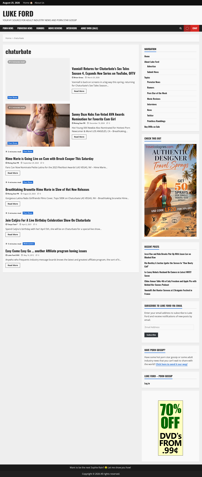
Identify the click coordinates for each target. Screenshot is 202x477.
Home (147, 56)
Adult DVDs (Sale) (89, 28)
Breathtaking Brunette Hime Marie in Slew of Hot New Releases (47, 189)
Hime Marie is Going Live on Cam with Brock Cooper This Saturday (49, 158)
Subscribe (151, 335)
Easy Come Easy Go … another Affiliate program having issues (46, 250)
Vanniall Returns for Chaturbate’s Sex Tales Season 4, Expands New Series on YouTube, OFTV (37, 79)
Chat (195, 28)
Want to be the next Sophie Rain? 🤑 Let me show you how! (100, 467)
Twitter (150, 115)
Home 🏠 (28, 2)
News (149, 110)
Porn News (8, 28)
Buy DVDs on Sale (152, 126)
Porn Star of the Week (157, 93)
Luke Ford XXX (13, 255)
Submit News (153, 72)
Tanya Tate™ (13, 224)
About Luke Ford (151, 61)
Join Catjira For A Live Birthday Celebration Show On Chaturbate (48, 220)
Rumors (40, 28)
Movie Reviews (55, 28)
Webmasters (28, 243)
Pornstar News (24, 28)
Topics (147, 77)
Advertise (151, 66)
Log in (147, 383)
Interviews (71, 28)
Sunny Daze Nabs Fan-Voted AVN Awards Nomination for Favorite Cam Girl (37, 125)
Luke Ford (18, 13)
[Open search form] (181, 28)
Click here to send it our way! (172, 364)
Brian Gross (78, 77)
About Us (39, 2)
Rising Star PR (79, 123)
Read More (80, 92)
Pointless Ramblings (156, 121)
